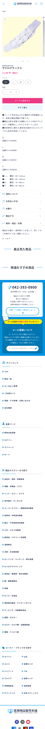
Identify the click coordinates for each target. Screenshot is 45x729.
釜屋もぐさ (28, 664)
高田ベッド (28, 678)
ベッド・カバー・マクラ (14, 493)
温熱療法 (8, 544)
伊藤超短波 (8, 686)
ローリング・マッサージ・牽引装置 (18, 559)
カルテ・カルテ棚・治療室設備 (17, 624)
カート (7, 454)
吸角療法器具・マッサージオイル (17, 603)
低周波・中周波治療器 (13, 515)
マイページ (9, 447)
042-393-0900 (24, 287)
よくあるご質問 (11, 386)
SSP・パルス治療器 (12, 530)
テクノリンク (9, 693)
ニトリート (8, 671)
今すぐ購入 (22, 107)
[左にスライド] (17, 61)
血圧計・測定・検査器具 (14, 479)
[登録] (36, 348)
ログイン (8, 440)
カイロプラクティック (13, 566)
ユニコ (7, 664)
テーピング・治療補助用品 (15, 610)
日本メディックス (31, 693)
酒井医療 (27, 686)
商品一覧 (8, 379)
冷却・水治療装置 (11, 552)
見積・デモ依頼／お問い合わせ (17, 400)
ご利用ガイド (10, 393)
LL (6, 82)
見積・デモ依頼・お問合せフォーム (22, 310)
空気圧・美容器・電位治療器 (16, 574)
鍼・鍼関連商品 (10, 581)
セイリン (8, 656)
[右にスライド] (27, 61)
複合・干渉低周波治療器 (14, 523)
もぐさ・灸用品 (10, 595)
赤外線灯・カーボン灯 (13, 501)
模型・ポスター (10, 617)
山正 (25, 656)
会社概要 (8, 408)
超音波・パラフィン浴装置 (15, 537)
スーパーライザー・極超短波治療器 (18, 508)
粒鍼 (6, 588)
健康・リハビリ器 (11, 632)
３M (25, 671)
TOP (4, 11)
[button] (3, 3)
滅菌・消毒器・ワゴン (13, 486)
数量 (4, 87)
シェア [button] (7, 238)
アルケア (8, 678)
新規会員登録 (10, 432)
